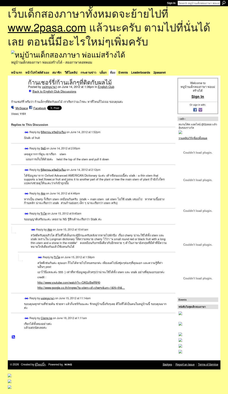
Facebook (39, 108)
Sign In (171, 3)
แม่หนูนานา (49, 87)
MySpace (22, 108)
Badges (167, 364)
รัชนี (43, 148)
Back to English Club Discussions (54, 91)
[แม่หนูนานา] (18, 92)
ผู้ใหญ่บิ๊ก (40, 364)
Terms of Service (208, 364)
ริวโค (44, 213)
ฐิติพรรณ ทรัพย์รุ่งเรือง (53, 132)
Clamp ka (46, 318)
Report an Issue (185, 364)
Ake (43, 193)
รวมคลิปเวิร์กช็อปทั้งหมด (193, 138)
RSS (14, 337)
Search (224, 3)
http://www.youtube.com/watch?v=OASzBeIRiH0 (68, 282)
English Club (106, 87)
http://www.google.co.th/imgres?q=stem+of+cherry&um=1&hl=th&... (81, 287)
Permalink (26, 132)
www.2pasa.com (47, 27)
